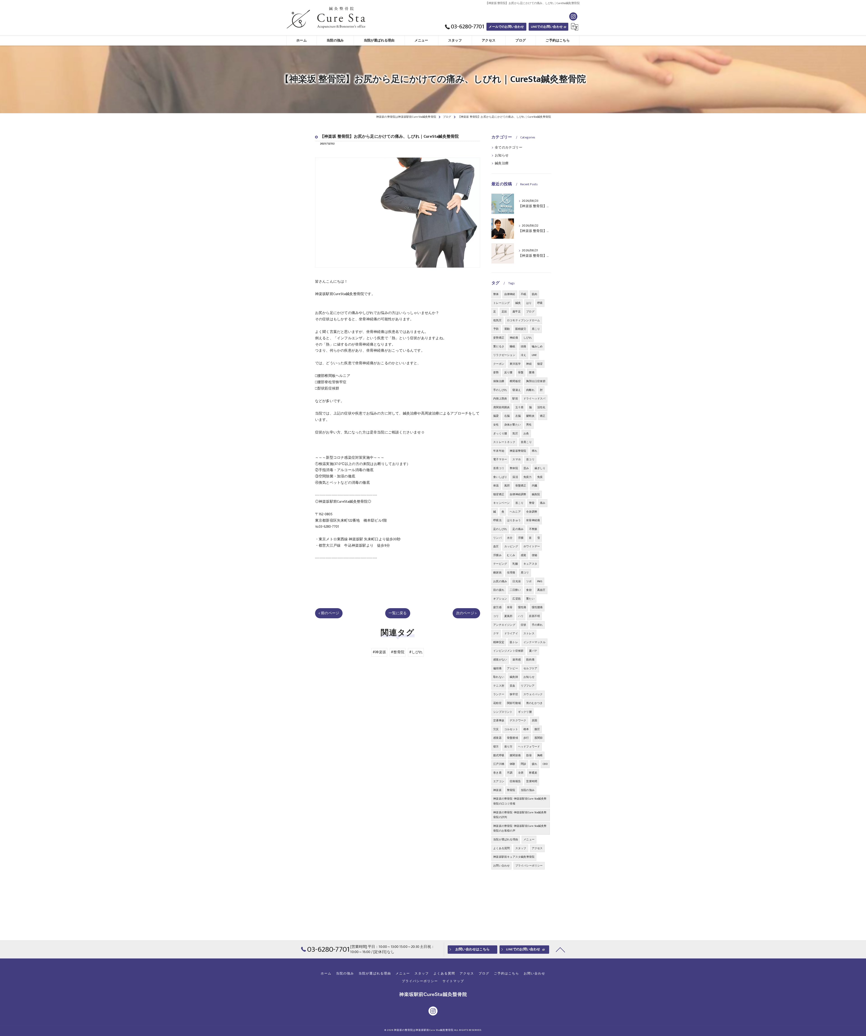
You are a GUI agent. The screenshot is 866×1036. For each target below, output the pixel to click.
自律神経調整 (518, 494)
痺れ (534, 451)
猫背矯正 (498, 494)
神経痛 (514, 337)
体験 (512, 764)
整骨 (531, 503)
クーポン (498, 364)
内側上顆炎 (500, 398)
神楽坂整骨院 (518, 451)
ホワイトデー (531, 546)
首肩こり (526, 442)
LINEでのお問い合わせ (547, 26)
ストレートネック (504, 442)
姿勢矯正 (498, 337)
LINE (534, 355)
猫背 (540, 364)
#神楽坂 (379, 652)
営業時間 (531, 781)
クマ (496, 633)
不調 (509, 772)
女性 (496, 424)
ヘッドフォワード (529, 746)
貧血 (512, 685)
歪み (526, 468)
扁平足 (516, 311)
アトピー (512, 668)
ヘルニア (515, 511)
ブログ (530, 311)
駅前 (515, 398)
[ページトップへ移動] (560, 949)
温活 (515, 477)
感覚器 (497, 738)
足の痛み (517, 529)
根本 (526, 729)
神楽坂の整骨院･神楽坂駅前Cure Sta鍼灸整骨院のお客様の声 (519, 828)
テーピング (500, 564)
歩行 (526, 738)
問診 (523, 764)
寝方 (496, 746)
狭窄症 (514, 694)
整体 (496, 294)
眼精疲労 (520, 329)
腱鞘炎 (530, 416)
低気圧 (497, 320)
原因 (534, 720)
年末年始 (498, 451)
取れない (498, 677)
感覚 (523, 555)
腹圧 (537, 729)
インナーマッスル (534, 642)
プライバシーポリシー (529, 865)
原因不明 (534, 616)
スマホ (516, 459)
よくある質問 (501, 848)
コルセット (511, 729)
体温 (496, 485)
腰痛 (531, 372)
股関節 (538, 738)
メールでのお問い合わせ (506, 26)
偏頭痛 (497, 668)
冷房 (520, 772)
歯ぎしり (540, 468)
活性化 (541, 407)
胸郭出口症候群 (535, 381)
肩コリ (525, 572)
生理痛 (511, 572)
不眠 (523, 294)
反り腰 (508, 372)
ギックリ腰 (525, 712)
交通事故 (498, 720)
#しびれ (416, 652)
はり (529, 303)
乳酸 (515, 564)
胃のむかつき (534, 703)
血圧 (496, 546)
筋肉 (534, 294)
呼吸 (540, 303)
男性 (529, 424)
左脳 (518, 416)
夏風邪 (508, 616)
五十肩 (519, 407)
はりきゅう (514, 520)
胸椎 (540, 755)
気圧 (515, 433)
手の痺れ (537, 625)
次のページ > (466, 613)
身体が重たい (512, 424)
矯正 (542, 416)
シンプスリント (502, 712)
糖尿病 (497, 572)
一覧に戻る (398, 613)
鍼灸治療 (502, 163)
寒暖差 (533, 772)
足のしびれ (500, 529)
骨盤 (520, 372)
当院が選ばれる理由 (505, 839)
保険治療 (498, 381)
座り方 (508, 746)
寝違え (516, 390)
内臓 (534, 485)
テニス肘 (498, 685)
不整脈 (533, 529)
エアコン (498, 781)
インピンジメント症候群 (508, 651)
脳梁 (496, 416)
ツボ (529, 581)
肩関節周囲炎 (501, 407)
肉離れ (530, 390)
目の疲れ (498, 590)
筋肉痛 (530, 659)
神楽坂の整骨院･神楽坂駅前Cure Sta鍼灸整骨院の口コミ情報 (519, 801)
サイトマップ (453, 981)
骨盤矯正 (520, 485)
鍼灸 (518, 303)
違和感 (516, 659)
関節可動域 (514, 703)
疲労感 (497, 607)
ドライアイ (511, 633)
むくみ (511, 555)
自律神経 (509, 294)
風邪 (507, 485)
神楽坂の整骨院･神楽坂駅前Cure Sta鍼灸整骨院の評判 (519, 815)
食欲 (529, 590)
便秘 (534, 555)
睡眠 (512, 346)
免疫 (540, 477)
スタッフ (520, 848)
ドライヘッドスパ (534, 398)
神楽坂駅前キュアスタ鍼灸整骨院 (513, 857)
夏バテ (533, 651)
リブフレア (527, 685)
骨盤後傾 (512, 738)
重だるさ (498, 346)
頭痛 (523, 346)
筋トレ (514, 642)
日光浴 (516, 581)
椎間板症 (515, 381)
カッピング (511, 546)
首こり (519, 503)
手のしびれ (500, 390)
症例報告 (515, 781)
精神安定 (498, 642)
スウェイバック (533, 694)
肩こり (536, 329)
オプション (500, 598)
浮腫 (520, 538)
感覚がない (500, 659)
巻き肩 (497, 772)
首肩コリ (498, 468)
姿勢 (496, 372)
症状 (523, 625)
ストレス (528, 633)
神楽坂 (497, 790)
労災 (496, 729)
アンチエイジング (504, 625)
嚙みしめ (537, 346)
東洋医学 (515, 364)
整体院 (514, 468)
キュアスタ (530, 564)
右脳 (507, 416)
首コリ (530, 459)
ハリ (520, 616)
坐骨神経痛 (533, 520)
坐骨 (509, 607)
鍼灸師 (514, 677)
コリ (496, 616)
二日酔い (515, 590)
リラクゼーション (504, 355)
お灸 (526, 433)
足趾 (504, 311)
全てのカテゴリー (508, 147)
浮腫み (497, 555)
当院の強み (527, 790)
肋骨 (529, 755)
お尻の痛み (500, 581)
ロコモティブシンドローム (523, 320)
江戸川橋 (498, 764)
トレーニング (501, 303)
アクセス (537, 848)
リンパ (497, 538)
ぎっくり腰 (500, 433)
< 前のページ (328, 613)
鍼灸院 (536, 494)
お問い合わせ (501, 865)
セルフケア (530, 668)
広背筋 (516, 598)
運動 (507, 329)
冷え (523, 355)
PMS (539, 581)
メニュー (528, 839)
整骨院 (511, 790)
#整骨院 (397, 652)
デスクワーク (518, 720)
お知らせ (502, 155)
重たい (530, 598)
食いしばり (500, 477)
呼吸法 (497, 520)
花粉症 (497, 703)
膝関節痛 (515, 755)
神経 (529, 364)
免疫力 (527, 477)
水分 (509, 538)
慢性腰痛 (537, 607)
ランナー (498, 694)
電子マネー (500, 459)
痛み (542, 503)
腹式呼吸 (498, 755)
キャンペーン (501, 503)
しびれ (527, 337)
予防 (496, 329)
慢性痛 (522, 607)
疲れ (534, 764)
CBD (545, 764)
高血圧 (541, 590)
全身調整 (531, 511)
